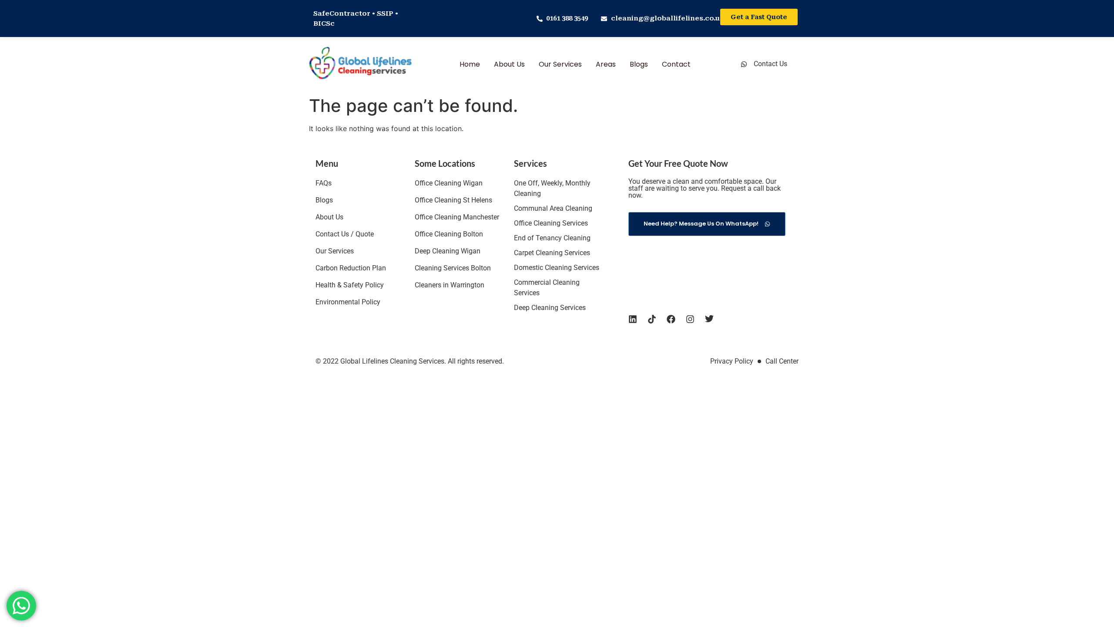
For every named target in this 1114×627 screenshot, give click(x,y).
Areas (606, 64)
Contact (676, 64)
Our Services (560, 64)
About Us (509, 64)
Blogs (639, 64)
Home (470, 64)
